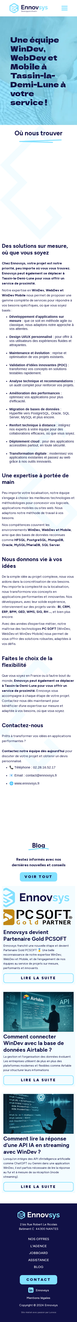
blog (38, 1267)
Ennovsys (42, 1290)
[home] (30, 8)
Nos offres (38, 1239)
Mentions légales (38, 1298)
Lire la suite (38, 978)
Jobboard (38, 1253)
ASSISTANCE (38, 1260)
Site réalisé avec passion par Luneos (38, 1312)
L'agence (38, 1246)
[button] (64, 8)
